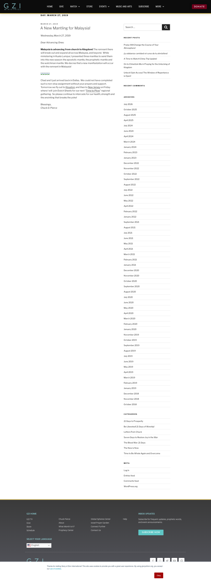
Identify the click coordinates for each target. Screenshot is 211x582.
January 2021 (130, 265)
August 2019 (130, 350)
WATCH (73, 6)
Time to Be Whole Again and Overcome (142, 453)
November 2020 (131, 275)
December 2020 (131, 270)
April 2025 (128, 120)
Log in (126, 470)
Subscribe (144, 6)
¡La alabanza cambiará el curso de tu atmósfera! (146, 53)
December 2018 (131, 393)
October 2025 (130, 109)
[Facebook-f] (153, 561)
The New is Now (131, 448)
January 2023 (130, 158)
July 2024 (128, 125)
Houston (70, 87)
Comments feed (131, 481)
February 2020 (130, 324)
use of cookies (55, 568)
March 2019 (129, 377)
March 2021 (129, 254)
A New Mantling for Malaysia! (65, 28)
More (158, 6)
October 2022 (130, 174)
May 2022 (128, 200)
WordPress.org (131, 486)
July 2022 (128, 190)
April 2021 (128, 249)
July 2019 (128, 356)
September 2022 (131, 179)
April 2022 (128, 206)
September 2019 (131, 345)
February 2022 (130, 211)
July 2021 (128, 233)
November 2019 (131, 334)
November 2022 (131, 168)
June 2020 (129, 302)
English (35, 545)
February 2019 (130, 383)
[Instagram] (160, 561)
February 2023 (130, 152)
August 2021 (129, 227)
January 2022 (130, 216)
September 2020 (132, 286)
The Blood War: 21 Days (134, 442)
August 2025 (130, 115)
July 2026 (128, 104)
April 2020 (128, 313)
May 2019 (128, 367)
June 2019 (128, 361)
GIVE (61, 6)
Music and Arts (124, 6)
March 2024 (129, 141)
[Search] (166, 27)
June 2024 (128, 131)
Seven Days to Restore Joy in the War (141, 437)
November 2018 (131, 399)
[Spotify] (181, 561)
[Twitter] (167, 561)
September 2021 (131, 222)
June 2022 (128, 195)
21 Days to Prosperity (133, 421)
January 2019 (130, 388)
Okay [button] (159, 575)
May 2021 (128, 243)
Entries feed (129, 475)
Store (89, 6)
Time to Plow (93, 90)
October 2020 (130, 281)
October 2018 (130, 404)
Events (103, 6)
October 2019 (130, 340)
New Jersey (94, 87)
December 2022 (131, 163)
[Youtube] (174, 561)
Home (50, 6)
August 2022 (130, 184)
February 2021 (130, 259)
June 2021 (128, 238)
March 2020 (129, 318)
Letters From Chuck (133, 432)
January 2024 (130, 147)
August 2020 (130, 291)
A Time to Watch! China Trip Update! (140, 58)
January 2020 (130, 329)
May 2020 (128, 308)
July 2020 (128, 297)
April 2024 (128, 136)
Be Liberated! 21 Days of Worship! (139, 426)
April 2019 (128, 372)
